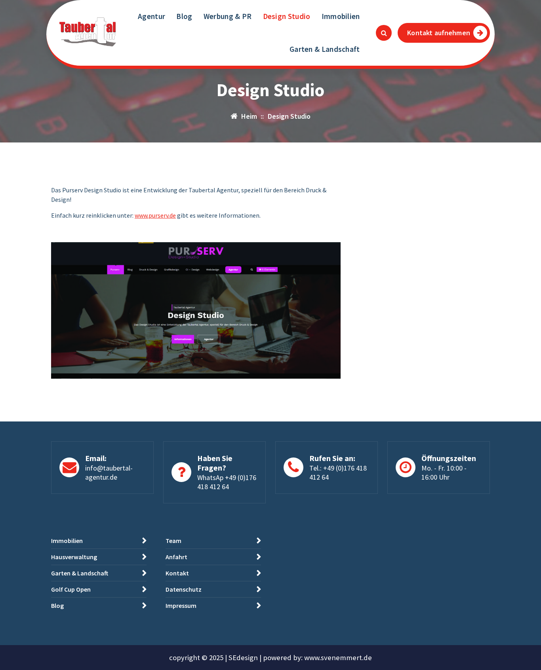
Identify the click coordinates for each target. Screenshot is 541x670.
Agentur (151, 16)
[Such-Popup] (384, 33)
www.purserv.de (155, 215)
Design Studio (287, 16)
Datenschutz (184, 589)
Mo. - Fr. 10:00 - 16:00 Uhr (444, 472)
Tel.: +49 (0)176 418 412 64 (338, 472)
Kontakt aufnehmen (438, 32)
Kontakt (177, 573)
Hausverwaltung (74, 557)
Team (173, 541)
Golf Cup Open (71, 589)
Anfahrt (176, 557)
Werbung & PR (228, 16)
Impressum (181, 605)
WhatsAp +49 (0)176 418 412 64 (226, 482)
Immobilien (341, 16)
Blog (184, 16)
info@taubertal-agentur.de (109, 472)
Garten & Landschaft (325, 49)
